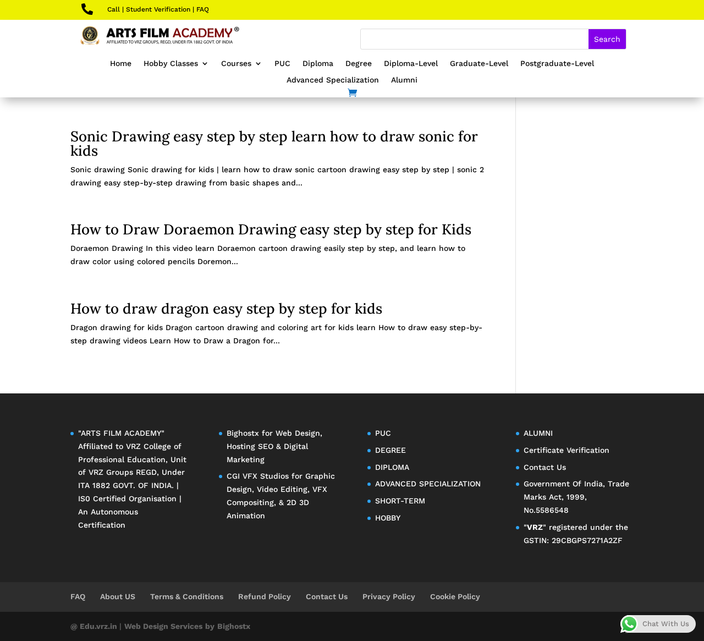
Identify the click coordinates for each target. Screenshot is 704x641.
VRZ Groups (111, 472)
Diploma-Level (411, 63)
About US (117, 596)
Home (120, 63)
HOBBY (387, 517)
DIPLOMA (392, 467)
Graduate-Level (479, 63)
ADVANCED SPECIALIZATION (428, 483)
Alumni (404, 80)
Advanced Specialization (333, 80)
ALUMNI (538, 433)
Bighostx (244, 433)
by (210, 626)
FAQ (202, 9)
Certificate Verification (566, 450)
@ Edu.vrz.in (94, 626)
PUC (282, 63)
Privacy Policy (388, 596)
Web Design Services (163, 626)
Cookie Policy (455, 596)
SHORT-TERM (400, 500)
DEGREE (390, 450)
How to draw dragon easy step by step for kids (226, 308)
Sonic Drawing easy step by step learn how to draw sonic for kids (274, 143)
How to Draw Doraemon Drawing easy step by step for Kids (270, 229)
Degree (358, 63)
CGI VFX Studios (258, 476)
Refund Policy (264, 596)
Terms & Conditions (186, 596)
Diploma (317, 63)
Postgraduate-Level (557, 63)
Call (113, 9)
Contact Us (545, 467)
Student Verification (158, 9)
